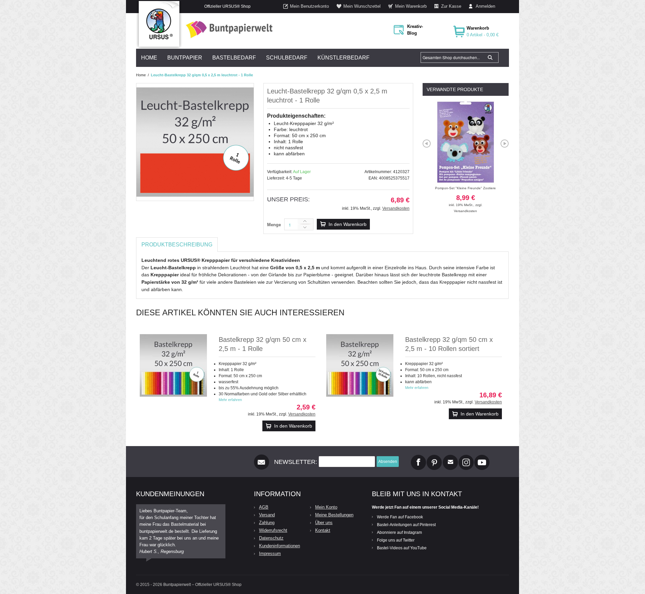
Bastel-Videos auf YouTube (402, 548)
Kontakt (322, 530)
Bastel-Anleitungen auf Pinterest (406, 524)
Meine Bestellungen (334, 514)
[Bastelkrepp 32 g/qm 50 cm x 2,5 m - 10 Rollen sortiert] (359, 365)
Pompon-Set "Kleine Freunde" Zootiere (465, 196)
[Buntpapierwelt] (227, 29)
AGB (263, 507)
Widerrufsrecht (273, 530)
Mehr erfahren (230, 400)
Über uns (324, 522)
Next (505, 144)
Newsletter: (295, 462)
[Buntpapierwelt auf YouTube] (482, 457)
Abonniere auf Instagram (399, 532)
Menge (274, 224)
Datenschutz (271, 538)
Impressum (270, 553)
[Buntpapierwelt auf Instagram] (466, 457)
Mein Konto (326, 507)
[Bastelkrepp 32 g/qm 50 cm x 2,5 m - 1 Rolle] (173, 365)
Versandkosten (396, 208)
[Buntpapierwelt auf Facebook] (418, 457)
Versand (267, 514)
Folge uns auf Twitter (396, 540)
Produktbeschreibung (176, 244)
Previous (427, 144)
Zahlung (266, 522)
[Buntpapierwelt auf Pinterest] (434, 457)
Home (141, 75)
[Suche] (490, 57)
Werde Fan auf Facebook (400, 517)
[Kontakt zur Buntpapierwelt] (450, 457)
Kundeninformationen (279, 545)
